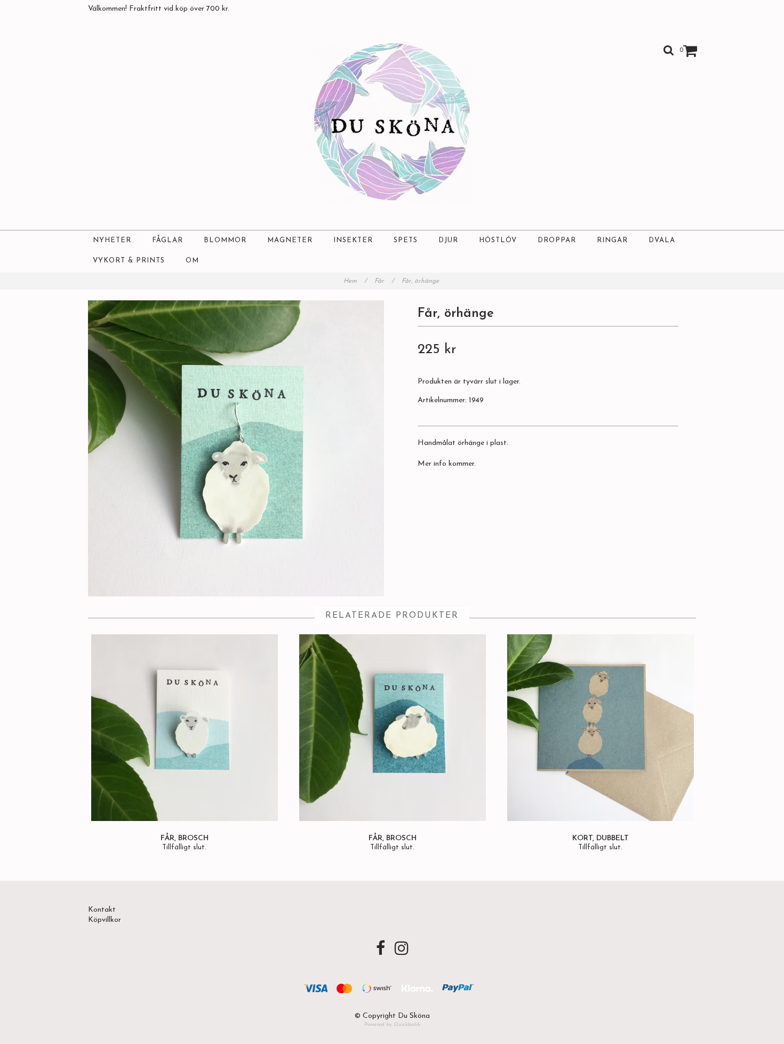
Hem (355, 281)
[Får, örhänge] (236, 448)
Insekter (353, 240)
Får (384, 281)
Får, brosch (185, 838)
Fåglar (167, 240)
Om (192, 260)
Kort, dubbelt (600, 838)
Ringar (612, 240)
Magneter (290, 240)
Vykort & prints (129, 260)
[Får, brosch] (184, 727)
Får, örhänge (421, 281)
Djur (448, 240)
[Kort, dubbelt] (600, 727)
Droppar (557, 240)
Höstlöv (498, 240)
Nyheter (112, 240)
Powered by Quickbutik (392, 1024)
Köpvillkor (104, 920)
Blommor (225, 240)
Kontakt (102, 910)
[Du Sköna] (392, 122)
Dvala (662, 240)
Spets (406, 240)
